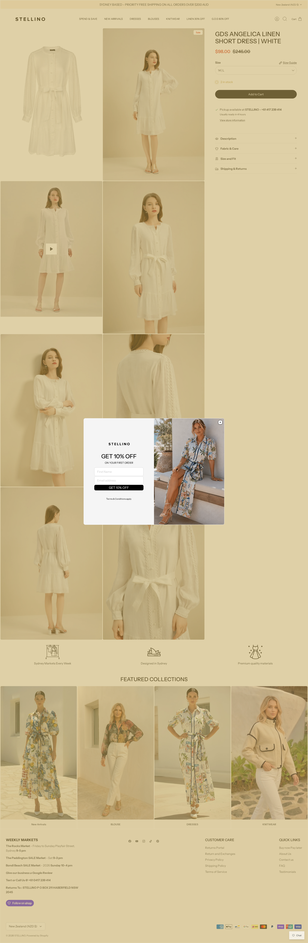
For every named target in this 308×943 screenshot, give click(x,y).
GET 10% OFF (119, 487)
